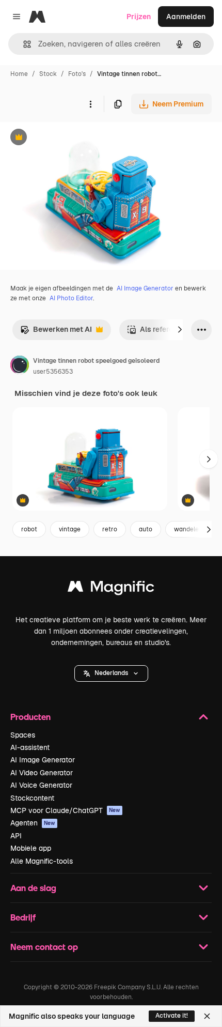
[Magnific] (111, 589)
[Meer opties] (90, 104)
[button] (111, 673)
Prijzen (138, 16)
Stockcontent (32, 798)
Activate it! (171, 1015)
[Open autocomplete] (23, 44)
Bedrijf (23, 917)
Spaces (22, 735)
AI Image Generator (145, 288)
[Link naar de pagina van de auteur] (19, 366)
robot (29, 529)
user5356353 (53, 371)
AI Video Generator (41, 772)
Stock (48, 74)
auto (145, 529)
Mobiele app (30, 848)
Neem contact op (44, 946)
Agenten (32, 822)
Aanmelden (185, 16)
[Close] (207, 1016)
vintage (70, 529)
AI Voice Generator (41, 785)
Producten (30, 716)
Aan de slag (33, 887)
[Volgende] (179, 329)
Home (19, 74)
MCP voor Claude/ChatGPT (65, 810)
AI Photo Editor (71, 298)
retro (109, 529)
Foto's (77, 74)
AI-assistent (30, 747)
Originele (68, 138)
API (16, 835)
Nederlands (111, 673)
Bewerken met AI (56, 332)
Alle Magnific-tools (41, 861)
